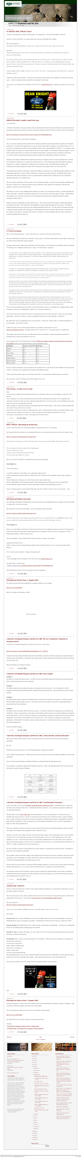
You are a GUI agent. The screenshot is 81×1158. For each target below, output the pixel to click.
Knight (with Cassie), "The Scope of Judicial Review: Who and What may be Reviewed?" (63, 1058)
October (36, 1072)
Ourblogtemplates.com (18, 1156)
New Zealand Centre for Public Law (17, 1060)
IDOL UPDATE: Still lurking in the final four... (22, 424)
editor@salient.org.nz (47, 84)
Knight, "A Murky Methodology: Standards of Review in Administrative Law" (63, 1069)
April (35, 1122)
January (36, 1128)
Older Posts (72, 1036)
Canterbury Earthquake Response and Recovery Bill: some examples (29, 674)
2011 (34, 1064)
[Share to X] (23, 114)
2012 (34, 1062)
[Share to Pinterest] (26, 114)
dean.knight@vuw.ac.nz (14, 1072)
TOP (80, 1156)
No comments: (11, 113)
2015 (34, 1058)
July (35, 1116)
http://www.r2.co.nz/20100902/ (14, 587)
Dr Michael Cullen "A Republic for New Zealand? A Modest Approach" (25, 1028)
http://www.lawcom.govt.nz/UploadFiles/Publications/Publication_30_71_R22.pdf (27, 651)
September (36, 1074)
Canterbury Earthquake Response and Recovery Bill (39, 805)
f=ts (30, 565)
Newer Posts (9, 1036)
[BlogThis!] (21, 114)
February (36, 1126)
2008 (34, 1133)
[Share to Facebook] (24, 114)
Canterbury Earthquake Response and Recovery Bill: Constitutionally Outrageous (34, 802)
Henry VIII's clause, (25, 814)
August (35, 1114)
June (35, 1118)
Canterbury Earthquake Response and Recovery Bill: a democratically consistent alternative (37, 735)
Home (41, 1036)
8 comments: (11, 879)
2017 (34, 1056)
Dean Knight (9, 1056)
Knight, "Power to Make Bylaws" (62, 1106)
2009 (34, 1131)
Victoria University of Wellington (13, 1061)
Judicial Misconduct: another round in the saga (22, 120)
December (36, 1068)
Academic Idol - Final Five (15, 886)
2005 (34, 1139)
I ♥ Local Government (14, 231)
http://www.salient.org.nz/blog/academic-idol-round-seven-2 (21, 513)
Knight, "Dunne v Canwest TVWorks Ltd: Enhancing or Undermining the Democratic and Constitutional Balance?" (64, 1090)
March (35, 1124)
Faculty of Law (16, 1059)
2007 (34, 1135)
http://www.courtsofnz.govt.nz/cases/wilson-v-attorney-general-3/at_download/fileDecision (29, 134)
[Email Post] (18, 113)
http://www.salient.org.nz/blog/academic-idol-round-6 (19, 905)
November (36, 1070)
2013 (34, 1060)
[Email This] (20, 114)
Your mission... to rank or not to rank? (19, 389)
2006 (34, 1137)
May (35, 1120)
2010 (34, 1066)
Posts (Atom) (43, 1039)
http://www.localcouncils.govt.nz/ (15, 330)
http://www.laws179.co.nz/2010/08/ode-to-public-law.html (46, 898)
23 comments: (11, 730)
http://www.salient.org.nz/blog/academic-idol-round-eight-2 (21, 436)
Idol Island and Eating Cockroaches (18, 499)
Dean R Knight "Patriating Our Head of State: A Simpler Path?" (23, 1026)
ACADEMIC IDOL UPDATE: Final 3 (19, 31)
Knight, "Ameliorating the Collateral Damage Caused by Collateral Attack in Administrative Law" (63, 1074)
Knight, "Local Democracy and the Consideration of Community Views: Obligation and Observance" (63, 1099)
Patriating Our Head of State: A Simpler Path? (22, 580)
